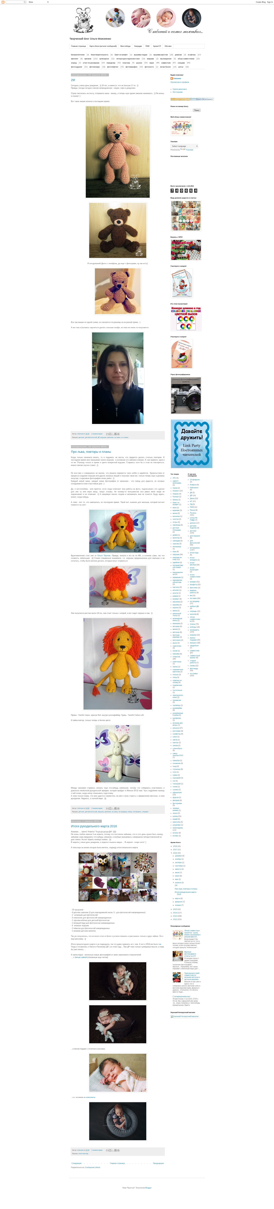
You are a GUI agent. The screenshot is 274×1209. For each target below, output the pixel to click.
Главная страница (78, 46)
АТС (174, 478)
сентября (179, 866)
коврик (175, 596)
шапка (175, 816)
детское (81, 437)
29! (73, 80)
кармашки (177, 577)
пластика (126, 63)
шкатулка (176, 822)
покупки (193, 635)
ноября (178, 859)
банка (175, 488)
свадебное (194, 646)
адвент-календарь (177, 482)
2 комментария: (97, 434)
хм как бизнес (165, 67)
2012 (175, 919)
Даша (192, 498)
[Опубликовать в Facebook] (115, 434)
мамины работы (193, 591)
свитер (175, 743)
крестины (194, 588)
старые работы (193, 662)
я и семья (124, 437)
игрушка (103, 437)
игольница (177, 547)
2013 (175, 916)
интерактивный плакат (178, 566)
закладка (176, 541)
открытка (176, 657)
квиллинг (74, 59)
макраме (150, 59)
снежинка (176, 763)
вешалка (176, 516)
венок (175, 513)
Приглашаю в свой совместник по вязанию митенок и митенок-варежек (192, 976)
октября (178, 863)
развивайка (177, 708)
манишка (176, 624)
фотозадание (76, 67)
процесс (193, 643)
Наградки (138, 46)
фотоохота (149, 67)
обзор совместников (186, 59)
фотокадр (194, 669)
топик (175, 787)
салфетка (177, 734)
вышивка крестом (161, 55)
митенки (176, 632)
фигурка (176, 800)
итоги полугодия (194, 569)
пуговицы (176, 705)
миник (175, 629)
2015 (175, 909)
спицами (181, 63)
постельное (177, 690)
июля (177, 873)
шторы (175, 836)
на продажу (123, 812)
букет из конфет (121, 55)
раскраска (177, 718)
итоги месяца (83, 1153)
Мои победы (125, 46)
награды (193, 611)
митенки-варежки (176, 636)
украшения (177, 793)
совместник (166, 63)
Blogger (148, 1188)
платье (175, 675)
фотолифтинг (112, 67)
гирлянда (176, 525)
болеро (176, 497)
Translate (189, 150)
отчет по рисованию (91, 63)
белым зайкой (81, 957)
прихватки (177, 700)
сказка (175, 745)
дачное (193, 523)
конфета (193, 585)
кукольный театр (177, 615)
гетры (175, 522)
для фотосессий (91, 437)
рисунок (176, 728)
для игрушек (195, 536)
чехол (175, 813)
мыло (175, 643)
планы (130, 812)
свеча (175, 740)
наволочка (177, 646)
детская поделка (193, 527)
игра (174, 552)
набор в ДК (194, 606)
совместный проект (195, 657)
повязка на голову (177, 681)
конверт (176, 599)
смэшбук (176, 760)
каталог (176, 590)
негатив (193, 614)
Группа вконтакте (180, 89)
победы (193, 627)
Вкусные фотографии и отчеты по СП (190, 954)
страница (176, 769)
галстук (176, 519)
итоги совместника (195, 576)
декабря (178, 856)
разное (139, 63)
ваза (174, 508)
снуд (174, 766)
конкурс (193, 582)
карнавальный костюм (177, 581)
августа (178, 869)
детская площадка (177, 529)
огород (74, 63)
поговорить (137, 812)
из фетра (192, 55)
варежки (176, 510)
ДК (191, 493)
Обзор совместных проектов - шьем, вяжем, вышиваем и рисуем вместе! (192, 934)
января (178, 905)
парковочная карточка (178, 671)
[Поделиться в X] (112, 434)
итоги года (194, 553)
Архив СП (157, 46)
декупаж (178, 55)
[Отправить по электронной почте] (107, 434)
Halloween (194, 488)
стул (174, 772)
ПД (191, 504)
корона (175, 608)
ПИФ (147, 46)
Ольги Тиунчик (103, 555)
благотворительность (99, 55)
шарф (175, 819)
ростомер (177, 731)
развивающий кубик (178, 714)
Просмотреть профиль (180, 82)
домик (175, 535)
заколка (176, 544)
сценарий (177, 778)
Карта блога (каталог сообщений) (103, 46)
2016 (175, 853)
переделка (111, 63)
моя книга (177, 640)
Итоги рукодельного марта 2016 (94, 826)
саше (175, 737)
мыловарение (166, 59)
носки (175, 651)
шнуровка (177, 825)
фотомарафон (131, 67)
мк (191, 595)
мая (177, 879)
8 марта (193, 485)
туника (175, 790)
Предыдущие (158, 1163)
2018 (175, 846)
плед (175, 677)
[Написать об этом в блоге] (110, 434)
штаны (175, 833)
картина (176, 587)
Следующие (76, 1163)
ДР (98, 437)
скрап (151, 63)
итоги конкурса (193, 559)
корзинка (176, 602)
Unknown (177, 78)
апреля (178, 883)
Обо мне (168, 46)
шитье (180, 67)
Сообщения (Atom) (92, 1167)
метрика (176, 626)
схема (192, 666)
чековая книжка (176, 809)
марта (178, 898)
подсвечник (177, 685)
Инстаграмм (178, 92)
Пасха (192, 510)
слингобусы (177, 748)
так (159, 944)
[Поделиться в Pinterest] (118, 434)
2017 (175, 850)
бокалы (176, 494)
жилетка (176, 538)
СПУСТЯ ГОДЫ (193, 519)
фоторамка (177, 803)
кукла (175, 611)
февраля (179, 902)
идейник (176, 562)
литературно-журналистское (128, 59)
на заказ (117, 437)
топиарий (177, 784)
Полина (193, 513)
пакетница (177, 662)
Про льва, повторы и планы (91, 452)
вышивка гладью (140, 55)
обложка (176, 654)
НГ (191, 501)
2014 (175, 913)
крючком (87, 59)
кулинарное (104, 59)
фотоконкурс (94, 67)
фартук (176, 798)
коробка (176, 605)
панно (175, 667)
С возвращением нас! (181, 997)
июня (177, 876)
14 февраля (195, 480)
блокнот (176, 491)
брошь (175, 500)
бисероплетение (78, 55)
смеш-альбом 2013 (178, 754)
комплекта (90, 1097)
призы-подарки (193, 639)
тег (174, 781)
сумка (175, 775)
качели (175, 593)
